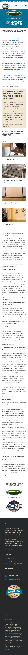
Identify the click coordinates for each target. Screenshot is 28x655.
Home (6, 603)
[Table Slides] (14, 217)
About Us (7, 607)
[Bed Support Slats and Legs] (14, 174)
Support (7, 615)
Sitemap (7, 649)
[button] (16, 5)
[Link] (22, 5)
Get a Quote (8, 619)
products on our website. (12, 475)
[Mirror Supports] (14, 196)
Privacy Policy (17, 647)
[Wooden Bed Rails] (14, 152)
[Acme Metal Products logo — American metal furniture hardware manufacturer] (5, 6)
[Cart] (26, 5)
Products (7, 611)
